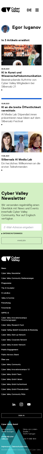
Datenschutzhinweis (12, 233)
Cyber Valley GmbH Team (11, 374)
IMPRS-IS (5, 313)
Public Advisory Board (10, 355)
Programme (6, 283)
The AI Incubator (8, 288)
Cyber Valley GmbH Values (11, 379)
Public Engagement (9, 350)
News (3, 268)
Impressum (5, 446)
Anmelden (21, 240)
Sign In (21, 415)
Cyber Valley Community (11, 364)
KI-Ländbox (5, 293)
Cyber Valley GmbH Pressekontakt (15, 389)
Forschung (6, 303)
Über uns (5, 359)
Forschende (6, 308)
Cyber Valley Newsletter (11, 273)
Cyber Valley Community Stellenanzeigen (17, 278)
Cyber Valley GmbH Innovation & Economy (19, 330)
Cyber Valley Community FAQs (13, 394)
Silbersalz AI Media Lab (16, 159)
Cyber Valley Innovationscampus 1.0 (15, 369)
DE (29, 10)
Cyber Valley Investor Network (13, 345)
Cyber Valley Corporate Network (14, 340)
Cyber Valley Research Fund (12, 325)
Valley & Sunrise (7, 298)
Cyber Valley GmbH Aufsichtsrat (14, 384)
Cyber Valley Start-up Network (13, 335)
